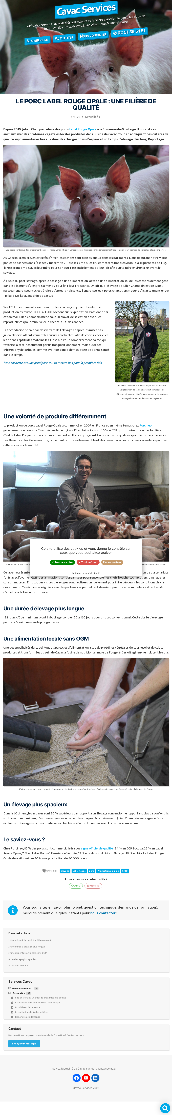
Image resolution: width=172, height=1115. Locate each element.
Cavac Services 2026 (86, 1088)
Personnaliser (112, 562)
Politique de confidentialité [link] (86, 573)
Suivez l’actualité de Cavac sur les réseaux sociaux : (84, 1068)
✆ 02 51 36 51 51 (129, 32)
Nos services (37, 40)
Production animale (108, 871)
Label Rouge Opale (82, 129)
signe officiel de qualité (97, 848)
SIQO (125, 871)
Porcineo (145, 425)
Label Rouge (79, 871)
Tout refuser (89, 562)
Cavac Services (86, 10)
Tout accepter (63, 562)
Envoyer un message (24, 1044)
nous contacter (103, 913)
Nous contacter (93, 35)
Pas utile (94, 886)
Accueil (76, 117)
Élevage (65, 871)
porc (91, 871)
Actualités (64, 37)
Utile (77, 886)
